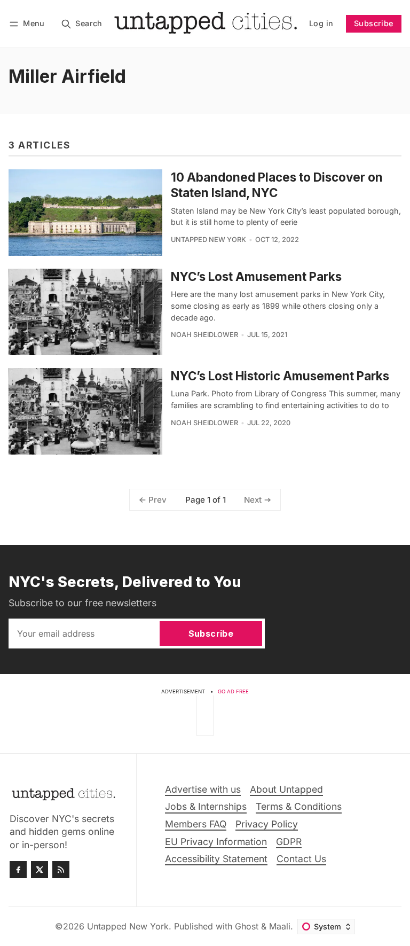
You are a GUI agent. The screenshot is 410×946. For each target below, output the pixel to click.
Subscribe (373, 23)
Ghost (246, 926)
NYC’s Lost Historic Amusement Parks (280, 376)
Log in (321, 23)
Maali (279, 926)
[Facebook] (18, 869)
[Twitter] (39, 869)
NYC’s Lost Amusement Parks (256, 276)
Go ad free (233, 691)
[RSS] (60, 869)
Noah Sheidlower (204, 335)
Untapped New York (208, 240)
